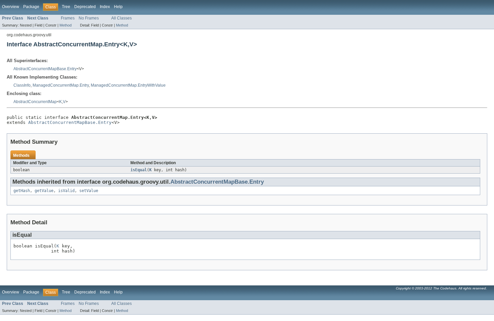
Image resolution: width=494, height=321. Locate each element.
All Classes (121, 18)
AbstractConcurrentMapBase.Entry (45, 68)
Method (65, 25)
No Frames (89, 18)
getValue (44, 190)
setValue (88, 190)
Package (31, 6)
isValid (66, 190)
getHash (21, 190)
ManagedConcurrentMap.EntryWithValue (128, 85)
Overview (10, 6)
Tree (66, 6)
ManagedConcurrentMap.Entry (61, 85)
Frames (68, 18)
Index (105, 6)
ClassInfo (22, 85)
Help (118, 6)
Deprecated (85, 6)
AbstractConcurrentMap (35, 101)
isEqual (138, 170)
